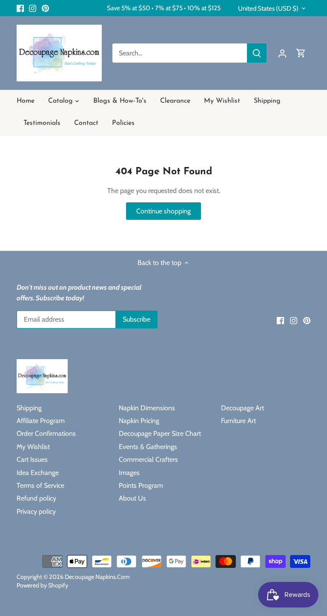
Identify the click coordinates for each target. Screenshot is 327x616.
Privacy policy (36, 511)
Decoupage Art (242, 408)
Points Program (141, 485)
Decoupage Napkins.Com (97, 577)
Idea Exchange (38, 473)
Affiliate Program (41, 421)
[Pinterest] (45, 8)
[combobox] (179, 53)
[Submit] (257, 53)
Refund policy (36, 498)
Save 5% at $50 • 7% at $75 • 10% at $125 (164, 8)
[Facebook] (20, 8)
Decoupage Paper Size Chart (160, 433)
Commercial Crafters (148, 459)
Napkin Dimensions (147, 408)
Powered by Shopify (42, 585)
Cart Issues (32, 459)
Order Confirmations (46, 433)
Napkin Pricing (139, 421)
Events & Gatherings (148, 447)
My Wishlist (33, 447)
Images (129, 473)
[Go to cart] (301, 53)
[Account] (282, 53)
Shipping (29, 408)
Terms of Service (40, 485)
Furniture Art (238, 421)
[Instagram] (32, 8)
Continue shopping (163, 211)
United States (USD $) (268, 8)
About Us (132, 498)
